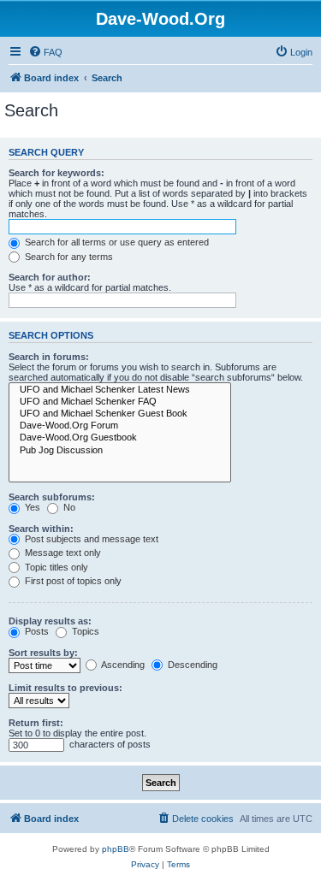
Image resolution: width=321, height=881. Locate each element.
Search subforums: (52, 497)
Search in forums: (49, 357)
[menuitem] (45, 52)
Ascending (122, 664)
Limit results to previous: (65, 688)
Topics (84, 631)
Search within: (41, 528)
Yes (31, 507)
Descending (191, 664)
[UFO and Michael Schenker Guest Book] (119, 414)
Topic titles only (55, 567)
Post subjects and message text (90, 539)
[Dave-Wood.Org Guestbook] (119, 438)
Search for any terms (67, 256)
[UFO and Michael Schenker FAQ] (119, 402)
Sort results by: (43, 652)
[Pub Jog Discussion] (119, 451)
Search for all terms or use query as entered (115, 242)
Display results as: (50, 621)
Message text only (61, 552)
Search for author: (50, 277)
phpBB (115, 849)
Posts (35, 631)
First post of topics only (72, 581)
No (68, 507)
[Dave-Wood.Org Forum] (119, 426)
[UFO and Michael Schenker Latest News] (119, 390)
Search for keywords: (56, 173)
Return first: (36, 723)
